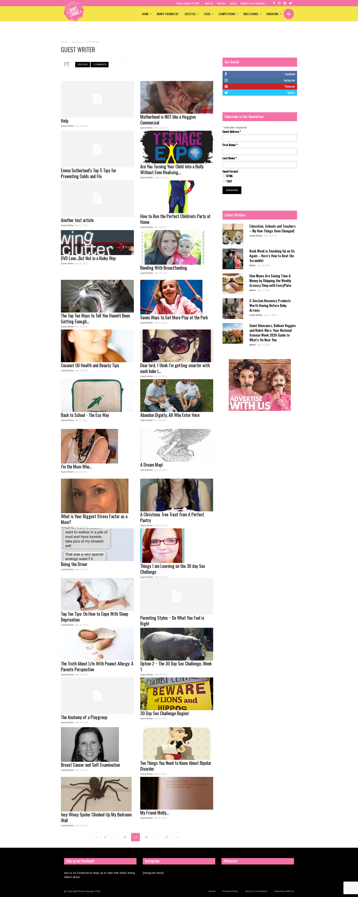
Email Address (232, 131)
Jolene (252, 265)
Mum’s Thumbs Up (167, 14)
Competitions (227, 14)
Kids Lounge (250, 14)
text (229, 181)
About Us (209, 3)
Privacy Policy (230, 891)
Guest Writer (255, 235)
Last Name (230, 158)
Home (145, 14)
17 (166, 837)
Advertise (221, 3)
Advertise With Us (284, 891)
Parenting (272, 14)
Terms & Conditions (256, 891)
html (229, 176)
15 (146, 837)
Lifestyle (190, 14)
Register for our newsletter (253, 3)
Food (207, 14)
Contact (233, 3)
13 (124, 837)
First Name (230, 145)
